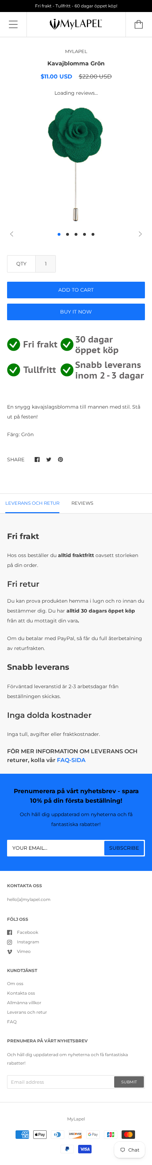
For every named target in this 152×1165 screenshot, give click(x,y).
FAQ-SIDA (71, 760)
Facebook (27, 932)
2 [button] (67, 234)
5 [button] (93, 234)
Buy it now (76, 312)
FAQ (12, 1021)
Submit (129, 1081)
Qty (21, 263)
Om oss (15, 983)
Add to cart (76, 290)
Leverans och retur (27, 1012)
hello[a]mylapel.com (29, 899)
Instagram (28, 941)
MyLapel (76, 1119)
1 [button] (59, 234)
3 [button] (76, 234)
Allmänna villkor (24, 1002)
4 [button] (84, 234)
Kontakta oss (21, 993)
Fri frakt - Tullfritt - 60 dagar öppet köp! (76, 5)
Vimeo (24, 951)
